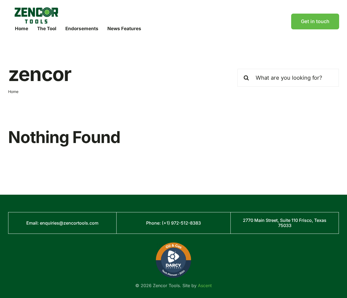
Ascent (205, 285)
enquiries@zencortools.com (69, 223)
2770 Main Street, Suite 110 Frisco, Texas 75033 (284, 223)
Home (13, 91)
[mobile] (36, 9)
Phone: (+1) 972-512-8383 (173, 223)
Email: (33, 223)
